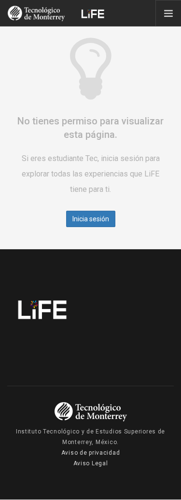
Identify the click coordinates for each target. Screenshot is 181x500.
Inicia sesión (90, 219)
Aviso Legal (90, 463)
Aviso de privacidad (90, 452)
